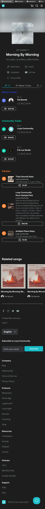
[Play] (4, 100)
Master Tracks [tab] (25, 85)
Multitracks (7, 393)
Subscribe (34, 349)
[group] (9, 109)
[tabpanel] (22, 167)
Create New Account (11, 318)
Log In (4, 322)
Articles (5, 441)
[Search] (36, 5)
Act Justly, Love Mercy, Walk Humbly (22, 59)
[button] (4, 100)
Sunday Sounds (8, 476)
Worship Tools (8, 470)
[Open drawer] (41, 5)
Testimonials (7, 371)
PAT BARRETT (22, 50)
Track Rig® (6, 408)
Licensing (6, 419)
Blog (4, 365)
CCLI (4, 465)
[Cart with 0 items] (32, 5)
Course (5, 452)
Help (4, 487)
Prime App (6, 398)
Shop (4, 424)
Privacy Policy (8, 381)
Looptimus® (7, 403)
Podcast (5, 446)
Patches (5, 414)
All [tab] (9, 85)
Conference (7, 436)
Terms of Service (9, 376)
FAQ (4, 492)
